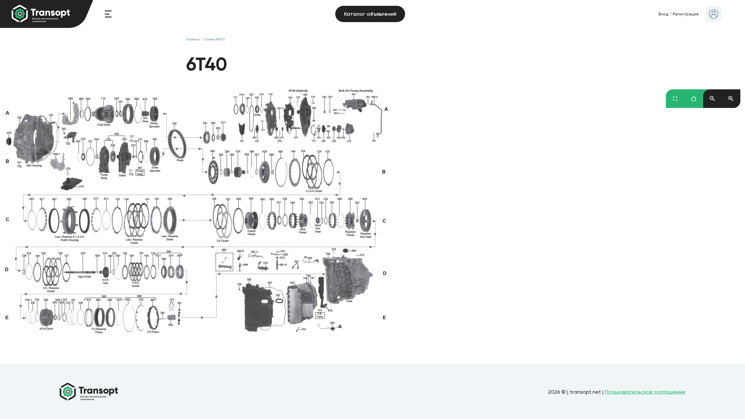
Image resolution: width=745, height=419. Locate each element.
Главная (193, 39)
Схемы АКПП (214, 39)
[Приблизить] (731, 98)
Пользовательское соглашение (645, 392)
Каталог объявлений (370, 14)
